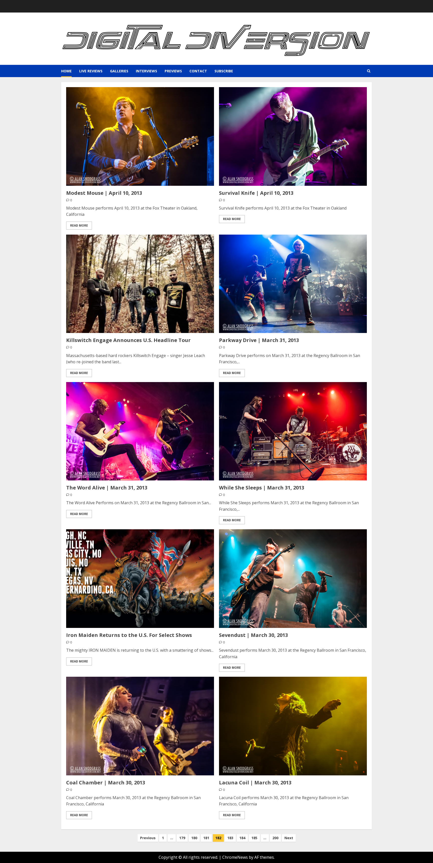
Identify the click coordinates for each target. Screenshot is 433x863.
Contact (198, 71)
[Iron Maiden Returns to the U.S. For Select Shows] (140, 578)
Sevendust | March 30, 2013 (253, 635)
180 (194, 837)
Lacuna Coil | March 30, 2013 (255, 782)
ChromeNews (235, 857)
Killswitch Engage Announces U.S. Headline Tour (128, 340)
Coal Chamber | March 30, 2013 (105, 782)
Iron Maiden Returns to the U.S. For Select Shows (129, 635)
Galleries (119, 71)
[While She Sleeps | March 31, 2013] (293, 431)
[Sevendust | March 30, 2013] (293, 578)
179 (182, 837)
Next (288, 837)
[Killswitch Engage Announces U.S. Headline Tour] (140, 284)
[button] (369, 71)
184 (242, 837)
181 (206, 837)
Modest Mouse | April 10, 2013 (104, 193)
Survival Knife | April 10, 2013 (256, 193)
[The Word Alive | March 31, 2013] (140, 431)
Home (66, 71)
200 (275, 837)
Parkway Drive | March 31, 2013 (259, 340)
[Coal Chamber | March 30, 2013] (140, 726)
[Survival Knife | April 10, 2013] (293, 136)
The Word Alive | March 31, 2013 (106, 487)
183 (230, 837)
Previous (148, 837)
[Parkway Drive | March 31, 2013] (293, 284)
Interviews (146, 71)
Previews (173, 71)
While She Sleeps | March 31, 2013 (261, 487)
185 (254, 837)
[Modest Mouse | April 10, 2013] (140, 136)
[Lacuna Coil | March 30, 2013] (293, 726)
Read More (79, 225)
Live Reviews (90, 71)
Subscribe (223, 71)
